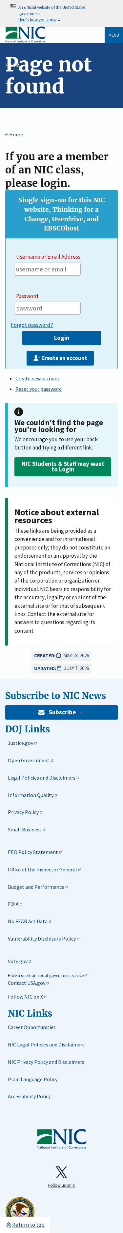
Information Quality (30, 795)
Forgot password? (32, 324)
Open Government (29, 760)
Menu (114, 35)
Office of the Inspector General (42, 869)
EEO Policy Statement (33, 852)
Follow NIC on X (25, 996)
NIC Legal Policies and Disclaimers (46, 1044)
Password (27, 296)
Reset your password (38, 389)
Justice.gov (20, 743)
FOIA (13, 904)
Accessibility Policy (29, 1096)
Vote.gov (18, 961)
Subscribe (62, 712)
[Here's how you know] (61, 14)
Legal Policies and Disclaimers (41, 777)
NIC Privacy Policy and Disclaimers (46, 1062)
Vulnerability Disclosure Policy (42, 938)
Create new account (37, 378)
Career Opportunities (32, 1027)
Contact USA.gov (26, 983)
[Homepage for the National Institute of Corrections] (62, 1139)
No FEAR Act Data (28, 921)
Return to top (28, 1224)
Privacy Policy (23, 812)
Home (12, 65)
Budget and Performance (36, 887)
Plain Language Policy (32, 1079)
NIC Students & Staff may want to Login (63, 466)
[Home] (25, 41)
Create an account (64, 358)
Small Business (25, 829)
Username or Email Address (48, 256)
